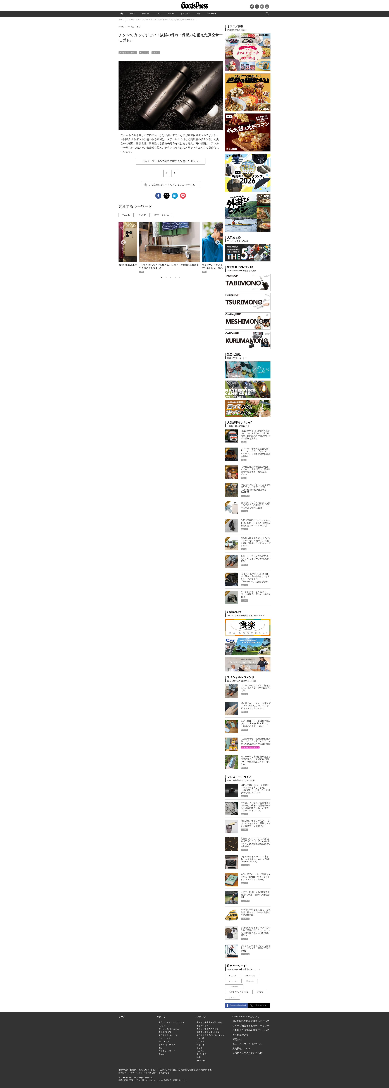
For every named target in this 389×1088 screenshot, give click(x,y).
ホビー (162, 1048)
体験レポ (145, 14)
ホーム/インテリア (167, 1044)
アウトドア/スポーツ (127, 53)
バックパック (234, 986)
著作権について (240, 1034)
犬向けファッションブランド (171, 1022)
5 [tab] (179, 277)
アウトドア (144, 53)
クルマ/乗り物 (165, 1032)
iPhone (260, 992)
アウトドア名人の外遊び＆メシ (210, 1035)
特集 (198, 14)
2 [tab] (166, 277)
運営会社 (237, 1039)
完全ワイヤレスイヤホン (239, 992)
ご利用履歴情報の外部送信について (250, 1030)
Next (216, 241)
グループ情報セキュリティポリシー (250, 1025)
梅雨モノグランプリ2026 (208, 1032)
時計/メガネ (164, 1041)
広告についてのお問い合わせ (247, 1053)
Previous (122, 241)
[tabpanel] (170, 247)
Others (161, 1054)
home (122, 14)
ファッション (164, 1038)
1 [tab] (161, 277)
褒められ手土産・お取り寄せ (209, 1022)
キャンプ (232, 976)
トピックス (185, 14)
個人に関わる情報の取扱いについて (250, 1021)
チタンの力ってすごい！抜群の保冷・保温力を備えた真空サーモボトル (167, 20)
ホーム (121, 20)
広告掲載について (241, 1048)
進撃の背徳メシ (203, 1026)
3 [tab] (170, 277)
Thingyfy (126, 215)
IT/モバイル (164, 1026)
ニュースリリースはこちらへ (247, 1044)
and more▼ (212, 14)
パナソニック (250, 976)
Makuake (250, 981)
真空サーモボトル (161, 215)
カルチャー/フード (167, 1051)
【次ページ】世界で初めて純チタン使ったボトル (170, 161)
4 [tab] (175, 277)
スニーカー (233, 981)
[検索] (267, 14)
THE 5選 (200, 1038)
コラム (158, 14)
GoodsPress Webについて (245, 1016)
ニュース (131, 14)
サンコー (232, 997)
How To (171, 14)
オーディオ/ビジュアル (169, 1029)
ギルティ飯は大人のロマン (208, 1029)
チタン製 (142, 215)
